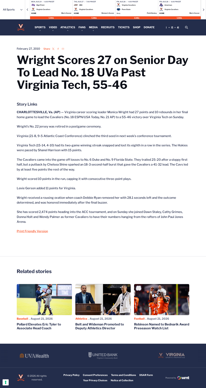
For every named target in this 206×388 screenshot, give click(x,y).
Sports (40, 27)
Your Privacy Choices (95, 380)
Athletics (67, 27)
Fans (82, 27)
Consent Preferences (95, 375)
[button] (27, 9)
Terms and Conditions (123, 375)
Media (93, 27)
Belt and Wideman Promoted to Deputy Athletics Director (99, 326)
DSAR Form (146, 375)
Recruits (108, 27)
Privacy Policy (71, 375)
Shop (136, 27)
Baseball (22, 318)
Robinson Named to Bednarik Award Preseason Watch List (161, 326)
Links (51, 17)
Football (139, 318)
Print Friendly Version (32, 231)
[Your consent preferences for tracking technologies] (6, 382)
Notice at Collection (122, 380)
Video (53, 27)
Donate (149, 27)
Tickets (124, 27)
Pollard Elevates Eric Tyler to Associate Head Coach (39, 326)
